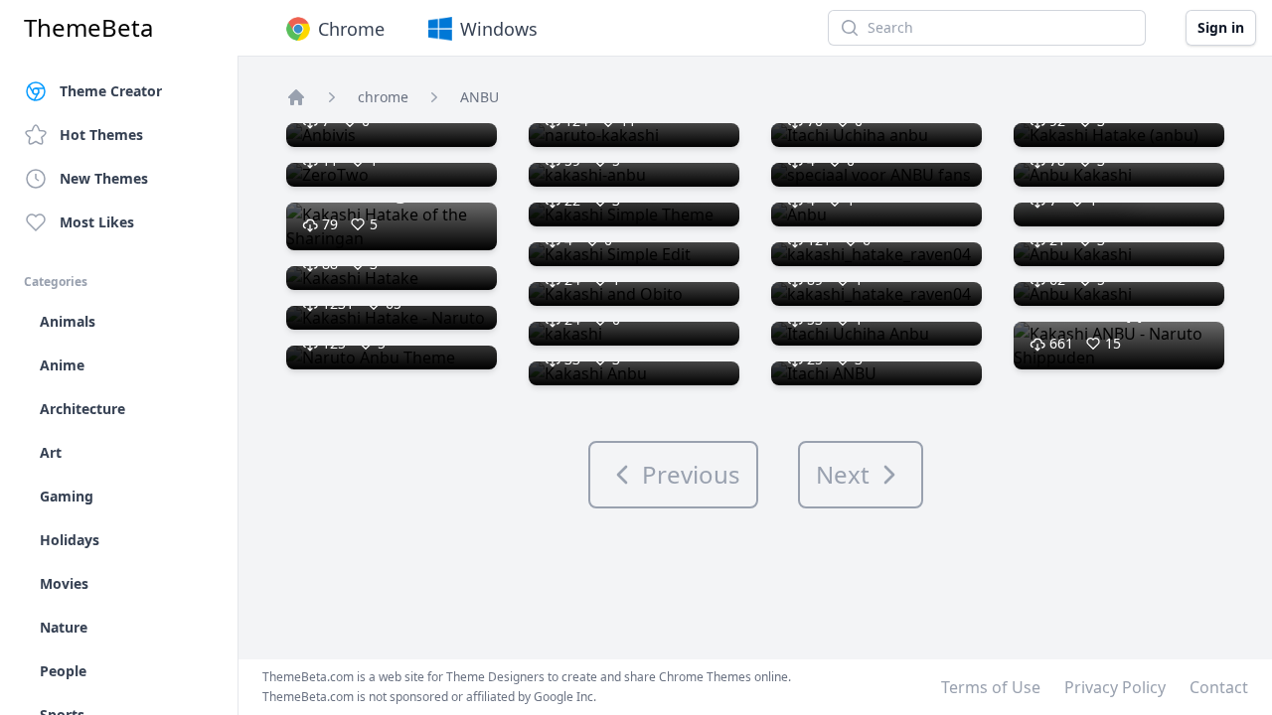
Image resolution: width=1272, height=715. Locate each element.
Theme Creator (111, 90)
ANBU (479, 96)
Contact (1219, 687)
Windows (499, 29)
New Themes (104, 178)
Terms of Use (990, 687)
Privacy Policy (1115, 687)
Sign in (1220, 27)
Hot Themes (101, 134)
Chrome (351, 29)
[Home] (296, 97)
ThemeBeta (88, 28)
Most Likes (97, 222)
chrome (383, 96)
